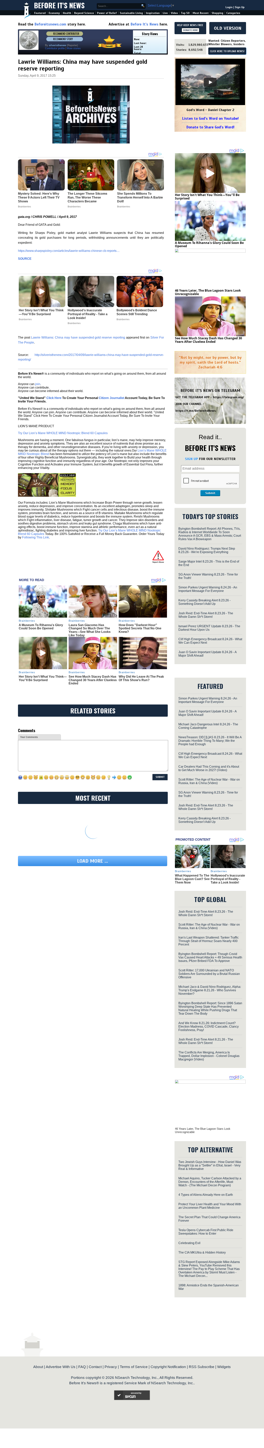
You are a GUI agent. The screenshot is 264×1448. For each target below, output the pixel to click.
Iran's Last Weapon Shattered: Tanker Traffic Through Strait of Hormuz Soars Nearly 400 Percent (208, 941)
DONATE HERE (190, 30)
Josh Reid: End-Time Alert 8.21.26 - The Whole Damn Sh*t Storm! (205, 1041)
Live (165, 13)
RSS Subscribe (201, 1367)
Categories (233, 13)
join (37, 384)
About (38, 1367)
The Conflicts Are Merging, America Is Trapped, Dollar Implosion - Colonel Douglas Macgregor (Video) (208, 1056)
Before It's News (59, 5)
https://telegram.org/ (228, 397)
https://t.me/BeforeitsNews (195, 411)
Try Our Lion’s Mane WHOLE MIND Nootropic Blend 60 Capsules (63, 433)
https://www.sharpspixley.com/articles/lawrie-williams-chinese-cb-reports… (69, 250)
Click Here (53, 398)
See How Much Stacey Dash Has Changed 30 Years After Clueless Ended (93, 680)
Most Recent (201, 13)
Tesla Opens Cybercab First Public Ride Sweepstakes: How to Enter (205, 1231)
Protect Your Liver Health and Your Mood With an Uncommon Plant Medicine (209, 1206)
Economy (54, 13)
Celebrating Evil (189, 1243)
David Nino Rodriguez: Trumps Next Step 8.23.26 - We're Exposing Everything (206, 550)
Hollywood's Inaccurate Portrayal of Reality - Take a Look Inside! (87, 314)
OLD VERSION (227, 28)
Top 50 (185, 13)
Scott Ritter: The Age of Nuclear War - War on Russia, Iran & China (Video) (209, 781)
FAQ (82, 1367)
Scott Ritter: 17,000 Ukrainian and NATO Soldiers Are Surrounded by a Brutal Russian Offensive (209, 974)
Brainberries (25, 319)
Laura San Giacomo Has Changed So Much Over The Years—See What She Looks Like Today (90, 630)
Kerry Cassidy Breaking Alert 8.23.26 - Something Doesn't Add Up (204, 602)
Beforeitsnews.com (50, 24)
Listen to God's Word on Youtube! (210, 118)
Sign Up (239, 7)
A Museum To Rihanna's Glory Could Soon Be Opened (41, 626)
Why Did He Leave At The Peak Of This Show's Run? (141, 678)
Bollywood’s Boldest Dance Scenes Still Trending (137, 312)
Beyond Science (84, 13)
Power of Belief (107, 13)
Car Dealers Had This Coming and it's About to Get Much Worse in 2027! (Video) (208, 768)
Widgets (224, 1367)
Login (229, 7)
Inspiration (153, 13)
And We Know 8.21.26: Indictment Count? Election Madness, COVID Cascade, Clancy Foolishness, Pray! (208, 1026)
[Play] (210, 82)
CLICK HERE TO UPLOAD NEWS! (227, 51)
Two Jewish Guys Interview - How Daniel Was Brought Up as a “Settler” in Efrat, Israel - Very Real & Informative (209, 1165)
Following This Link (35, 537)
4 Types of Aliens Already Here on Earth (205, 1194)
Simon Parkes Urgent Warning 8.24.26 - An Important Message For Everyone (207, 589)
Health (67, 13)
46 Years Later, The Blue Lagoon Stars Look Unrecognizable (208, 292)
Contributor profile (55, 48)
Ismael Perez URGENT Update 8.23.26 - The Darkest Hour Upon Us (209, 628)
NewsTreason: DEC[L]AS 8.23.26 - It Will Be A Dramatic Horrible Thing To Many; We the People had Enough (210, 741)
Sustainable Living (131, 13)
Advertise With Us (60, 1367)
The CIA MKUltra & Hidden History (202, 1252)
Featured (40, 13)
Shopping (217, 13)
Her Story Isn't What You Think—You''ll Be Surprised (41, 312)
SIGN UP (191, 459)
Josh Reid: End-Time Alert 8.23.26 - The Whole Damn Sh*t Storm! (205, 615)
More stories (74, 48)
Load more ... (92, 861)
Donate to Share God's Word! (210, 127)
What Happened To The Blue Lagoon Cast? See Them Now (192, 879)
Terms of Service (134, 1367)
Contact (95, 1367)
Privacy (111, 1367)
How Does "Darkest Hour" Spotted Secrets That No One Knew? (140, 628)
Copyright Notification (168, 1367)
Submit (210, 493)
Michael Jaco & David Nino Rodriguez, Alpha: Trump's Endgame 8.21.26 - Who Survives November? (209, 990)
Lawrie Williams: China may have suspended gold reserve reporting (78, 337)
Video (174, 13)
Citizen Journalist (111, 398)
